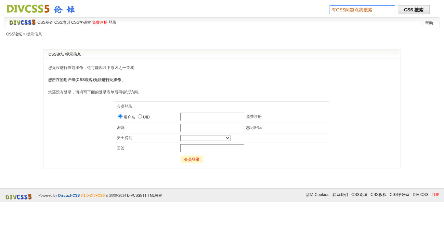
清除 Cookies (317, 194)
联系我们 (340, 194)
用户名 (129, 117)
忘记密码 (254, 127)
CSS (76, 195)
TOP (435, 194)
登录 (112, 22)
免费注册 (254, 116)
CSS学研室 (400, 194)
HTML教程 (153, 195)
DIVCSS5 (134, 195)
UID (146, 117)
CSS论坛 (14, 34)
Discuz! (64, 195)
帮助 (429, 23)
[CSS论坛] (45, 14)
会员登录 (192, 159)
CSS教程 (378, 194)
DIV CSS (420, 194)
